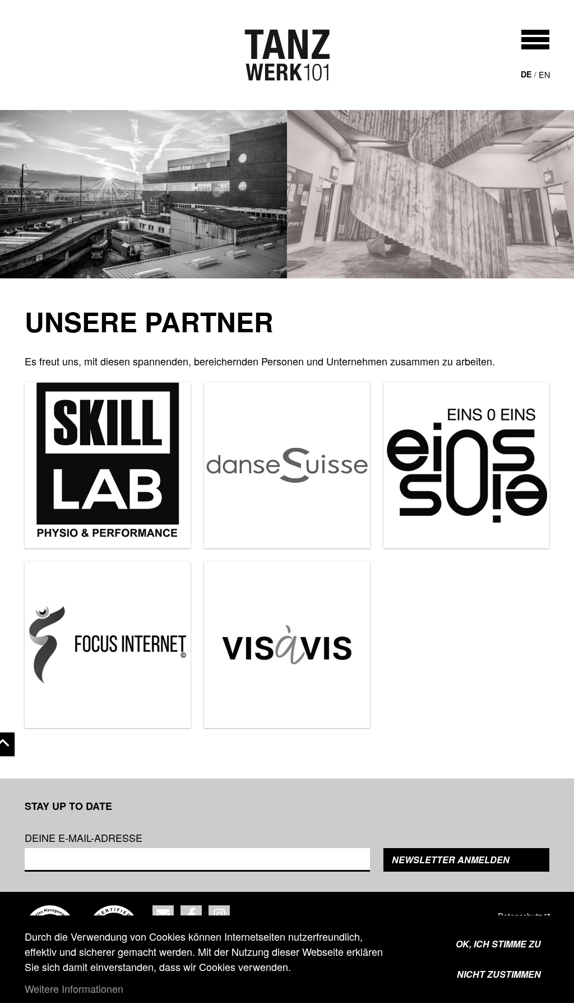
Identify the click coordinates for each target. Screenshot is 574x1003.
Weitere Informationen (74, 988)
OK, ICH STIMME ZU (498, 943)
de (526, 74)
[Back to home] (287, 55)
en (544, 74)
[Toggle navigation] (535, 39)
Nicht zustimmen (499, 974)
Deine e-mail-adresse (83, 837)
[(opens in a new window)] (108, 465)
